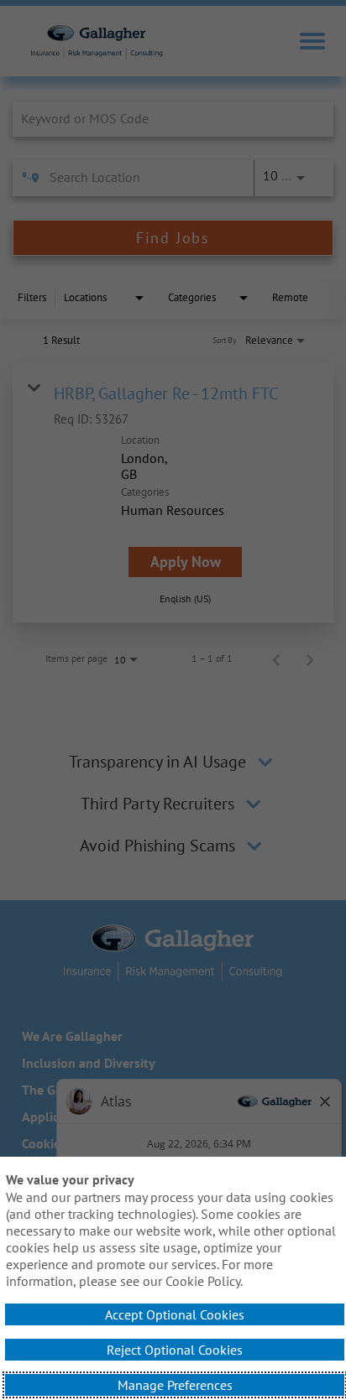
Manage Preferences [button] (175, 1385)
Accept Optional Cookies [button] (174, 1314)
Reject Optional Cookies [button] (175, 1349)
